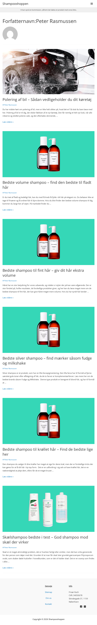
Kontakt (48, 604)
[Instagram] (85, 606)
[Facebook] (81, 606)
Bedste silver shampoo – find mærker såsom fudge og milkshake (47, 361)
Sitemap (48, 592)
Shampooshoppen (15, 4)
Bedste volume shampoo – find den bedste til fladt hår (47, 185)
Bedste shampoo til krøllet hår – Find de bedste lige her (48, 452)
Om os (48, 598)
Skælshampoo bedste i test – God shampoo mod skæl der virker (45, 540)
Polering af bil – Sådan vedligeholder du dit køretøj (47, 99)
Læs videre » (8, 122)
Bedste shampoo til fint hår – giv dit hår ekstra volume (43, 273)
